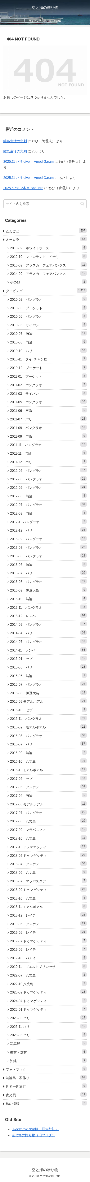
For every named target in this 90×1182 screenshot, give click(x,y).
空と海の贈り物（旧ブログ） (33, 1135)
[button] (82, 203)
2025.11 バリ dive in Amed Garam (28, 161)
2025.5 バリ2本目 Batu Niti (23, 188)
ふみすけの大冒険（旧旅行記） (35, 1129)
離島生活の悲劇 (15, 141)
